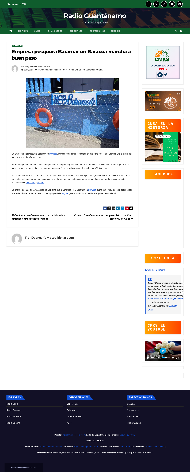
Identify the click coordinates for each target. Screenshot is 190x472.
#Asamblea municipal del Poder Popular (56, 70)
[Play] (160, 74)
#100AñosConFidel (157, 298)
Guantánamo (17, 46)
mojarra (40, 182)
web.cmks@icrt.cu (124, 453)
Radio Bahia (12, 404)
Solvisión (71, 410)
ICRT (69, 423)
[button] (176, 31)
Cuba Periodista (74, 416)
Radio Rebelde (13, 416)
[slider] (152, 357)
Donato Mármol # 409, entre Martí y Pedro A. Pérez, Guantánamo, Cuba (72, 453)
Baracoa (53, 154)
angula (65, 193)
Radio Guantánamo (95, 16)
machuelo (30, 182)
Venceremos (73, 404)
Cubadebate (133, 410)
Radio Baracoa (13, 410)
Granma (131, 404)
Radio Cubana (13, 423)
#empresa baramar (94, 70)
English (115, 31)
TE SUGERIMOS (97, 31)
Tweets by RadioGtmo (155, 270)
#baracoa (80, 70)
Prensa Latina (133, 416)
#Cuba (170, 298)
